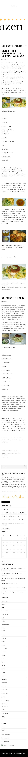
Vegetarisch (4, 284)
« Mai (2, 561)
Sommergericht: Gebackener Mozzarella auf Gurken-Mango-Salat (13, 53)
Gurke (7, 287)
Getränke (3, 634)
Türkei (3, 730)
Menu (14, 6)
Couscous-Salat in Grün (12, 298)
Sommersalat (22, 287)
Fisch (2, 617)
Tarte (2, 675)
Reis (2, 658)
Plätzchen (3, 655)
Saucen (3, 665)
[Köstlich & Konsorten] (8, 745)
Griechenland (4, 713)
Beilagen (3, 604)
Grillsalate (19, 453)
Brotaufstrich (4, 611)
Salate (15, 283)
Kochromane (14, 583)
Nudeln (3, 645)
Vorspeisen (4, 682)
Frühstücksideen (5, 624)
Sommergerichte (21, 283)
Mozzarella (16, 287)
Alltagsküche (4, 693)
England (3, 709)
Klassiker (3, 638)
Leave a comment (6, 289)
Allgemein (3, 686)
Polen (2, 720)
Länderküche (4, 703)
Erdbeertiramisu (5, 509)
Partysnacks (4, 648)
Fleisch (3, 621)
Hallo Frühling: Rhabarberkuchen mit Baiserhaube (13, 519)
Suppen (3, 669)
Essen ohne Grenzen (10, 753)
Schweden (3, 723)
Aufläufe (3, 697)
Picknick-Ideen (5, 651)
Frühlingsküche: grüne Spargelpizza (10, 516)
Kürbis (3, 630)
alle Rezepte (10, 283)
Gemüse (3, 628)
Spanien (3, 726)
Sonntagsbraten (5, 741)
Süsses (3, 672)
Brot (2, 607)
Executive (23, 753)
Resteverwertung (5, 734)
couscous (13, 453)
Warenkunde (4, 689)
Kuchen (3, 641)
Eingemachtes (4, 614)
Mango (11, 287)
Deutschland (4, 706)
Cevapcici (8, 453)
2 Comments (5, 457)
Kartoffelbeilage (5, 700)
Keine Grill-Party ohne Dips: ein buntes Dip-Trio (12, 512)
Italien (2, 716)
